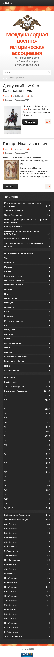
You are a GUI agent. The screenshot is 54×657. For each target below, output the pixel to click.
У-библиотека (27, 605)
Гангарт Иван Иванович (25, 143)
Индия (27, 366)
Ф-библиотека (27, 609)
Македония (27, 330)
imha (6, 96)
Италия (27, 294)
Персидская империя (27, 280)
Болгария (27, 334)
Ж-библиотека (27, 551)
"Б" (27, 400)
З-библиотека (27, 555)
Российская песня (27, 343)
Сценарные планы (27, 227)
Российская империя (27, 321)
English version (27, 382)
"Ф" (27, 481)
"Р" (27, 463)
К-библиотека (27, 564)
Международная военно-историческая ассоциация (27, 204)
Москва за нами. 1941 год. (27, 238)
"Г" (27, 153)
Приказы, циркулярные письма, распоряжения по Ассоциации (27, 220)
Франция (27, 303)
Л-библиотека (27, 569)
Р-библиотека (27, 591)
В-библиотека (27, 533)
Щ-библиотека (27, 632)
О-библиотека (27, 582)
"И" (27, 431)
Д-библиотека (27, 542)
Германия (27, 307)
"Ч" (27, 494)
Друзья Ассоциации (27, 210)
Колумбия (27, 262)
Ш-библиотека (27, 627)
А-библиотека (27, 524)
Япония (27, 348)
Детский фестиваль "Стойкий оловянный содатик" (27, 244)
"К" (27, 436)
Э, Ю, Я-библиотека (27, 636)
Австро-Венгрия (27, 370)
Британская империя (27, 276)
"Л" (27, 440)
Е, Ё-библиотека (27, 546)
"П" (27, 458)
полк (24, 109)
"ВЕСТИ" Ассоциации (27, 386)
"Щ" (27, 503)
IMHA (26, 649)
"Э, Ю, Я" (27, 508)
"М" (27, 445)
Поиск (49, 72)
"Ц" (27, 490)
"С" (27, 467)
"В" (27, 404)
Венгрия (27, 352)
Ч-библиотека (27, 618)
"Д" (27, 100)
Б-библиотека (27, 528)
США (27, 312)
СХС (27, 325)
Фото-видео (27, 377)
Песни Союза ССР (27, 298)
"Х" (27, 485)
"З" (27, 427)
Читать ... (30, 122)
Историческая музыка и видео (27, 253)
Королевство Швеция (27, 361)
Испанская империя (27, 285)
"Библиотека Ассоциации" (27, 519)
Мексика (27, 267)
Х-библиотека (27, 614)
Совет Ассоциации (27, 215)
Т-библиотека (27, 600)
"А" (27, 395)
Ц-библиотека (27, 623)
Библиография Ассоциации (27, 515)
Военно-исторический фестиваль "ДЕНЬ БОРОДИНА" (27, 232)
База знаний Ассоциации (15, 100)
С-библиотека (27, 596)
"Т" (27, 472)
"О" (27, 454)
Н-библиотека (27, 578)
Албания (27, 271)
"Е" (27, 418)
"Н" (27, 449)
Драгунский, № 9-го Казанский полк (21, 88)
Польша (27, 289)
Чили (27, 258)
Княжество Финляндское (27, 357)
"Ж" (27, 422)
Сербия (27, 339)
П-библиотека (27, 587)
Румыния (27, 316)
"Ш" (27, 499)
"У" (27, 476)
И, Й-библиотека (27, 560)
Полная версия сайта (16, 78)
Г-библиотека (27, 537)
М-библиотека (27, 573)
